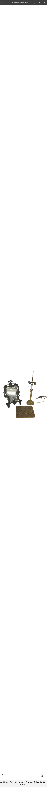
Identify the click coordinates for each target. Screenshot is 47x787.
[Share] (39, 2)
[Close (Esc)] (44, 2)
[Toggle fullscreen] (33, 2)
